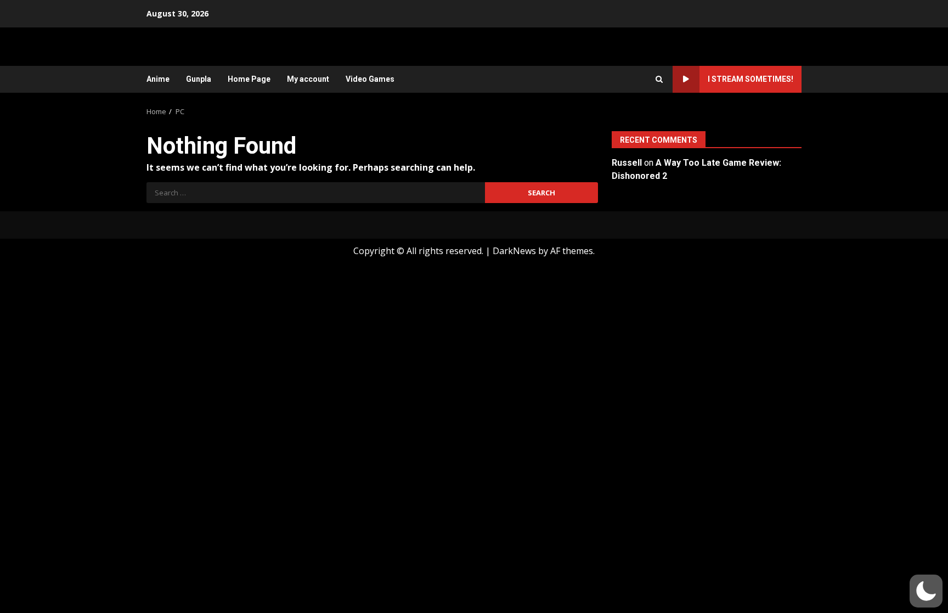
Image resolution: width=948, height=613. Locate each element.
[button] (926, 591)
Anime (158, 79)
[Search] (659, 79)
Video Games (370, 79)
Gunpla (198, 79)
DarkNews (514, 251)
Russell (627, 163)
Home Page (249, 79)
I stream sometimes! (750, 79)
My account (308, 79)
